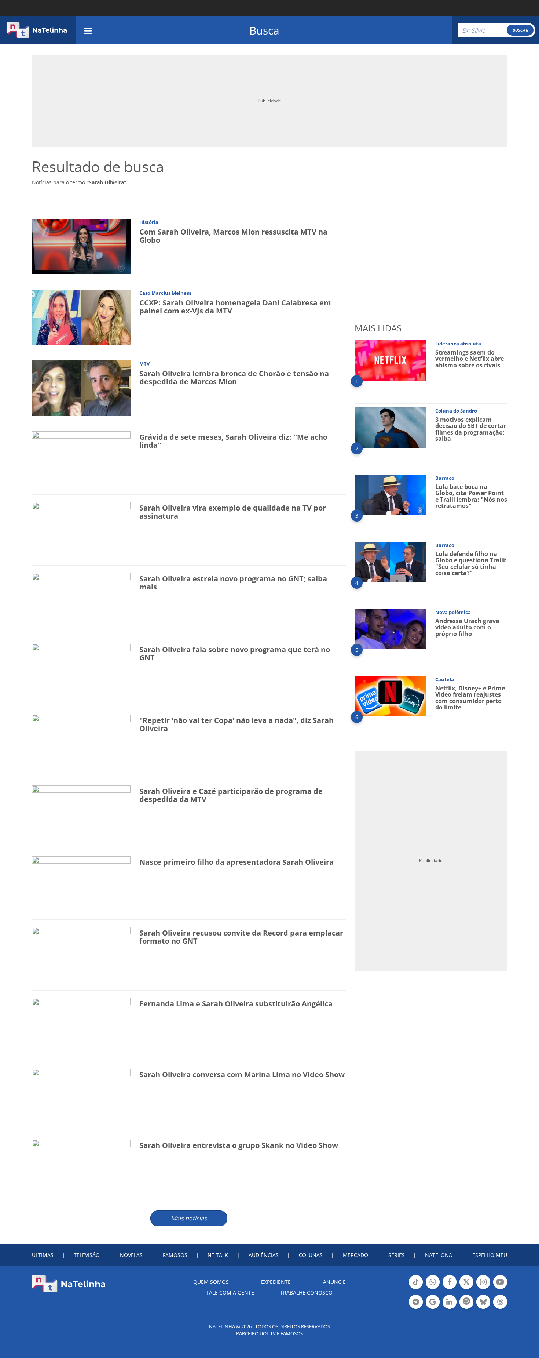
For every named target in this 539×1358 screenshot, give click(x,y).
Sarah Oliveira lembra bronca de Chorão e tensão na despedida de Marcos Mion (234, 377)
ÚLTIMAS (43, 1255)
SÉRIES (396, 1255)
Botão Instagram (483, 1288)
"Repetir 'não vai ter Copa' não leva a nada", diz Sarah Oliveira (236, 724)
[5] (390, 628)
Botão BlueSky (483, 1308)
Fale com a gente (230, 1292)
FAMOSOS (175, 1255)
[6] (390, 695)
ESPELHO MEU (489, 1255)
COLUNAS (311, 1255)
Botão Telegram (416, 1308)
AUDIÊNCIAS (264, 1255)
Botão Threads (500, 1308)
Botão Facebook (449, 1288)
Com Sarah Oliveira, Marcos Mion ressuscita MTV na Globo (233, 236)
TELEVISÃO (87, 1255)
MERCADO (355, 1255)
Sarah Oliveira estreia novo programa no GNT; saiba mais (233, 583)
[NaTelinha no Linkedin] (449, 1302)
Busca (264, 30)
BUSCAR (520, 30)
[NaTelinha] (36, 30)
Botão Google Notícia (433, 1308)
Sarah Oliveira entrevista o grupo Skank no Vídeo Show (238, 1145)
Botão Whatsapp (433, 1288)
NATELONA (438, 1255)
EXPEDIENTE (276, 1281)
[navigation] (88, 29)
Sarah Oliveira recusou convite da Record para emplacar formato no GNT (241, 937)
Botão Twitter (466, 1288)
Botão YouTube (500, 1288)
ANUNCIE (334, 1281)
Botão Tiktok (416, 1288)
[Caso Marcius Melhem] (81, 316)
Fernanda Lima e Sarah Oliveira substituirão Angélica (236, 1004)
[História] (81, 246)
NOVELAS (131, 1255)
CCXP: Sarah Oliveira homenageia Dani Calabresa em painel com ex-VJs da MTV (235, 307)
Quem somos (211, 1281)
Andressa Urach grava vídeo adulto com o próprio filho (467, 627)
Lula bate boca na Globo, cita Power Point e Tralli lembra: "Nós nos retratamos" (471, 496)
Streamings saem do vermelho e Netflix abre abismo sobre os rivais (469, 358)
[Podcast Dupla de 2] (466, 1302)
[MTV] (81, 387)
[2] (390, 427)
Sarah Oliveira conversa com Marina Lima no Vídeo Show (242, 1074)
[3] (390, 494)
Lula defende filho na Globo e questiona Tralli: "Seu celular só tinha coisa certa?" (471, 563)
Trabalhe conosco (306, 1292)
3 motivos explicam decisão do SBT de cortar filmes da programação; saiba (470, 429)
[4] (390, 561)
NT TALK (218, 1255)
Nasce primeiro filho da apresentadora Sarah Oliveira (236, 862)
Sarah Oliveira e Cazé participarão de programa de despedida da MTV (231, 795)
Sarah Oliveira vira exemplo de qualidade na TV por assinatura (232, 512)
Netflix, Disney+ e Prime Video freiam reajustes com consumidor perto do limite (470, 698)
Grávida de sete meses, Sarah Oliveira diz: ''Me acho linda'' (233, 441)
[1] (390, 359)
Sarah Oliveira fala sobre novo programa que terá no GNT (234, 653)
